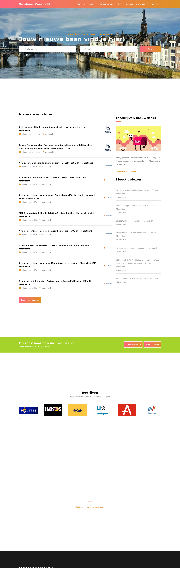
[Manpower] (127, 410)
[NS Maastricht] (53, 410)
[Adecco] (102, 410)
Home (78, 4)
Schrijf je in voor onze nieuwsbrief (90, 507)
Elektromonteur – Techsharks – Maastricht (134, 221)
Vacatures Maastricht (34, 4)
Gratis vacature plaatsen (110, 4)
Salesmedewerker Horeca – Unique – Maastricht (137, 278)
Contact (155, 4)
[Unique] (77, 410)
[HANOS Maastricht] (28, 410)
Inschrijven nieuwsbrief (137, 4)
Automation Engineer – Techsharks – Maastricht (137, 248)
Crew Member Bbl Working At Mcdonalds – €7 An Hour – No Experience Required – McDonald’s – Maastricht (137, 263)
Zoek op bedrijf (152, 344)
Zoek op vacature (133, 344)
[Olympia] (152, 410)
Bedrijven (88, 4)
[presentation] (19, 418)
